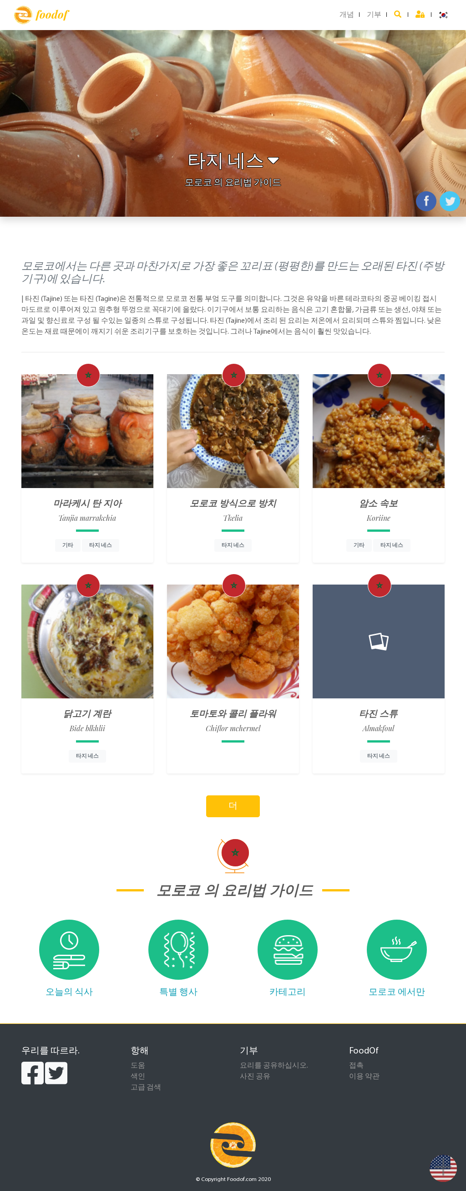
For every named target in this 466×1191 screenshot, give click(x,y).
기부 (374, 15)
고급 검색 (146, 1087)
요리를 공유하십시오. (274, 1065)
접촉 (356, 1065)
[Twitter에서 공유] (450, 201)
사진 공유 (255, 1076)
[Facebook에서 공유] (426, 201)
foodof (51, 14)
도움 (138, 1065)
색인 (138, 1076)
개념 (346, 15)
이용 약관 (364, 1076)
